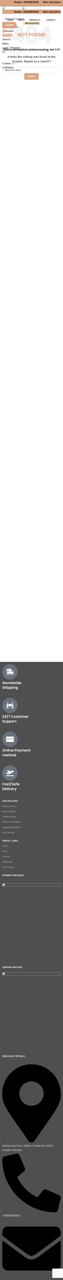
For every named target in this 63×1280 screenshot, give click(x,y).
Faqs (4, 851)
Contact (6, 856)
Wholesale (7, 862)
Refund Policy (9, 811)
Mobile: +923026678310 (25, 2)
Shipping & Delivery (11, 827)
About (5, 846)
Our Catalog (8, 867)
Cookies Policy (9, 816)
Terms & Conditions (11, 822)
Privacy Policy (9, 806)
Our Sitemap (8, 832)
